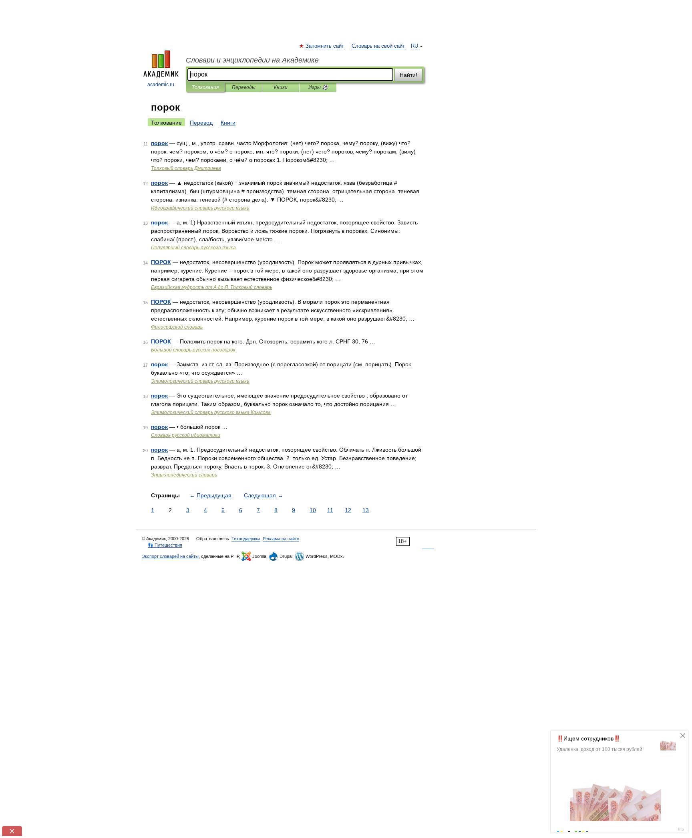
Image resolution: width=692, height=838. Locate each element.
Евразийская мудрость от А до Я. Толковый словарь (211, 287)
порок (159, 143)
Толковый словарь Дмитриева (186, 168)
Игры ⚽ (318, 87)
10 (313, 510)
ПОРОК (161, 262)
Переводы (243, 87)
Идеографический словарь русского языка (200, 208)
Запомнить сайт (325, 46)
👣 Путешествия (165, 545)
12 (348, 510)
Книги (281, 87)
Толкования (205, 87)
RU (414, 46)
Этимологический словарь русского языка (200, 381)
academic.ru (160, 84)
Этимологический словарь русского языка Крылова (211, 412)
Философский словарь (177, 327)
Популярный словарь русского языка (193, 247)
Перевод (201, 122)
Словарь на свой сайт (378, 46)
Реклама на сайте (281, 538)
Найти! (408, 75)
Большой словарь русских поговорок (193, 350)
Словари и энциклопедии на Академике (252, 60)
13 (365, 510)
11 (330, 510)
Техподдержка (245, 538)
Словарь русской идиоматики (185, 435)
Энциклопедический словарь (184, 475)
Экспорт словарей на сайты (170, 556)
